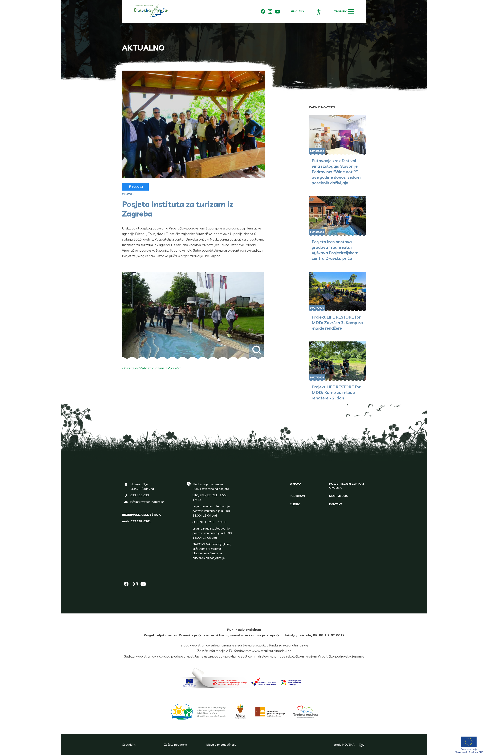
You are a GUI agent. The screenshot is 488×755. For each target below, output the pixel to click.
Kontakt (335, 504)
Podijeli (137, 186)
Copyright (128, 744)
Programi (297, 496)
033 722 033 (139, 495)
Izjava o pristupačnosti (221, 744)
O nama (295, 483)
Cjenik (294, 504)
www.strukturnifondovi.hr (271, 651)
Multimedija (338, 496)
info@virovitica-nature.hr (147, 502)
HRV (293, 11)
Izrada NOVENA (345, 744)
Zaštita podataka (175, 744)
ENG (301, 11)
